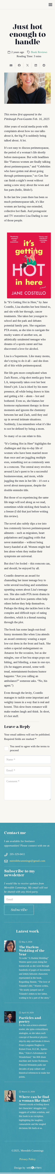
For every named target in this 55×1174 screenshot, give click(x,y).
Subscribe (19, 910)
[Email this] (11, 65)
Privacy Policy (27, 1159)
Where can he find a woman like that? (34, 1099)
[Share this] (19, 65)
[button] (50, 4)
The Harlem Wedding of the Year (31, 951)
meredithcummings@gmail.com (27, 860)
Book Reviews (39, 52)
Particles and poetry (30, 1020)
